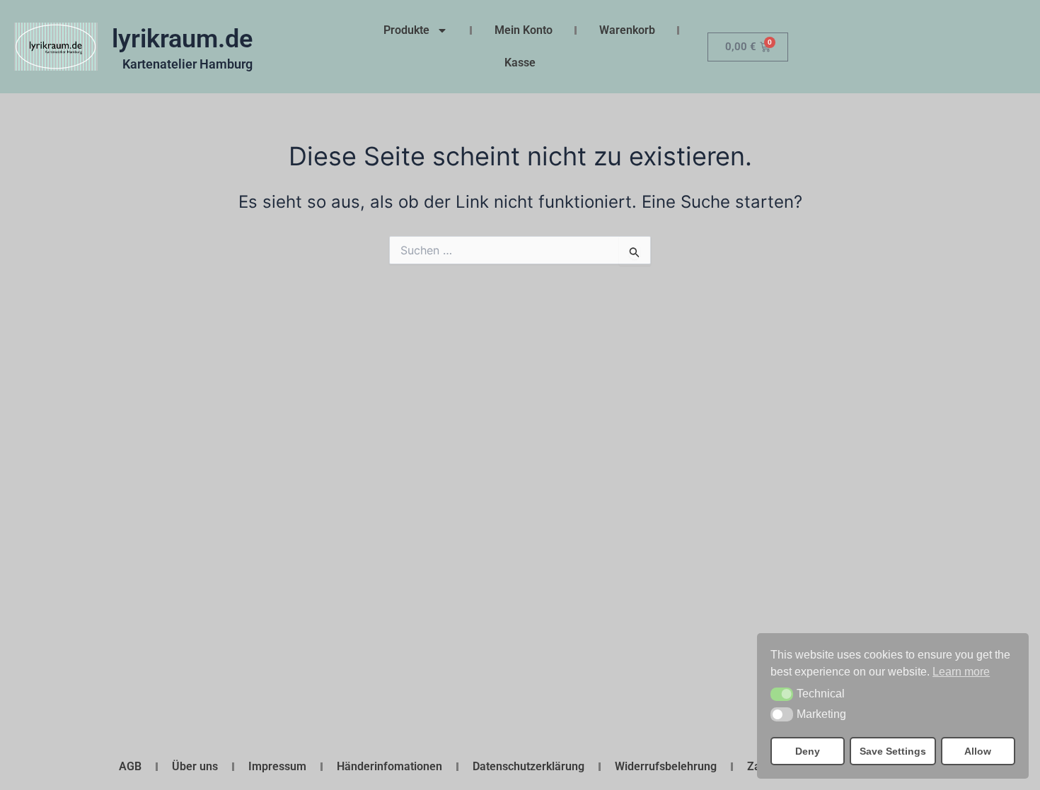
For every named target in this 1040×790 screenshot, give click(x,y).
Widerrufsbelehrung (666, 766)
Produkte (406, 30)
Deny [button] (807, 751)
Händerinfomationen (389, 766)
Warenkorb (627, 30)
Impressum (277, 766)
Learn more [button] (961, 672)
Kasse (520, 62)
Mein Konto (524, 30)
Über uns (195, 766)
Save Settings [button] (893, 751)
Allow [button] (977, 751)
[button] (781, 695)
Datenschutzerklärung (528, 766)
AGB (130, 766)
